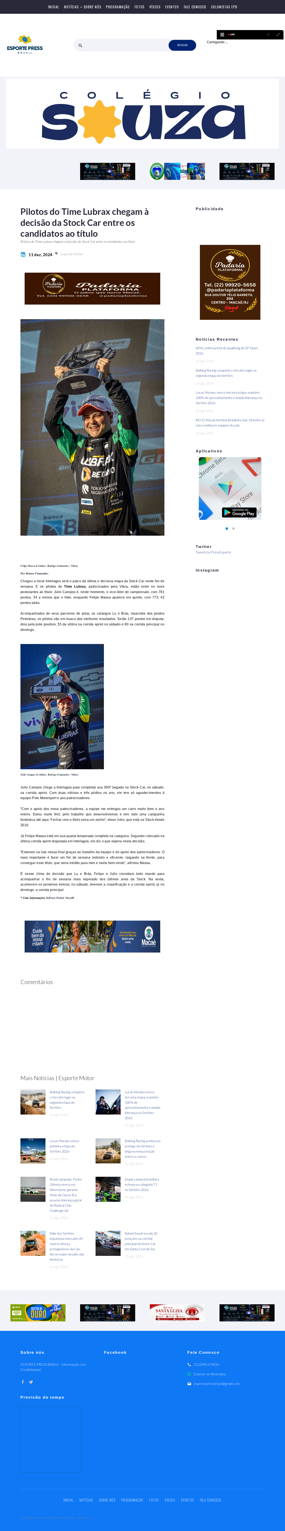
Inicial (53, 6)
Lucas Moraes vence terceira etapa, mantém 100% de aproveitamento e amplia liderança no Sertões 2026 (229, 397)
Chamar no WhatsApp (209, 1374)
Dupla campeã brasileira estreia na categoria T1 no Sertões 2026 (142, 1184)
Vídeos (155, 6)
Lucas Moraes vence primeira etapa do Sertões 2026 (64, 1146)
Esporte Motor (72, 254)
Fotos (140, 6)
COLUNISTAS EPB (224, 6)
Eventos (172, 6)
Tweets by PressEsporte (213, 552)
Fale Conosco (195, 6)
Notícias (71, 6)
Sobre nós (92, 6)
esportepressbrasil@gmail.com (217, 1383)
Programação (118, 6)
